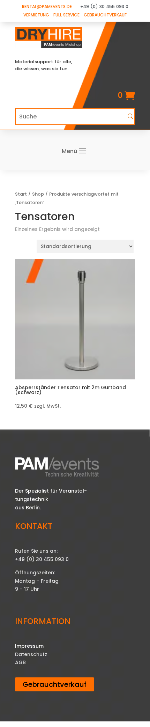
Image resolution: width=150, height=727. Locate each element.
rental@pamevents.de (47, 6)
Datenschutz (31, 654)
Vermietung (36, 15)
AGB (20, 662)
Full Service (66, 15)
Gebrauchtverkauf (105, 15)
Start (21, 194)
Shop (38, 194)
